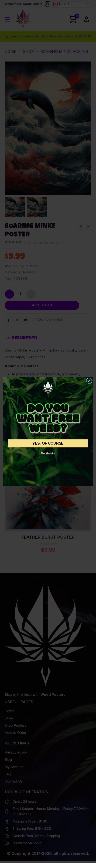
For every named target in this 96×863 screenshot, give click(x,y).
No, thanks (48, 453)
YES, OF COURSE (47, 443)
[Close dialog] (89, 381)
